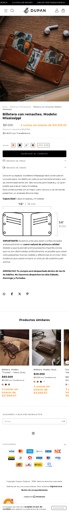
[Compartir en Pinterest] (27, 294)
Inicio (5, 107)
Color (5, 145)
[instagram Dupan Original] (33, 433)
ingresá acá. (56, 486)
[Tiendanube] (35, 497)
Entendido (58, 508)
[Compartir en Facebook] (12, 294)
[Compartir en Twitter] (20, 294)
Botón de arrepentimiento (34, 490)
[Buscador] (12, 11)
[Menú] (6, 11)
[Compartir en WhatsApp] (4, 294)
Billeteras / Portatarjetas (20, 107)
